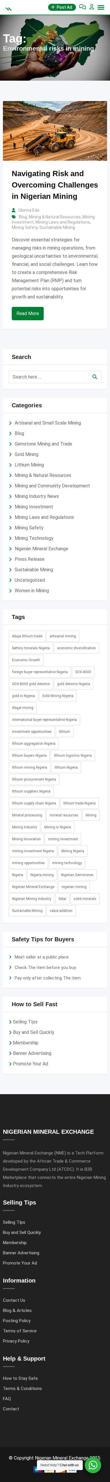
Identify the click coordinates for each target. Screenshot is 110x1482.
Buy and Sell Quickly (33, 1032)
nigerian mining (74, 887)
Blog (23, 217)
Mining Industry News (37, 496)
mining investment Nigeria (33, 851)
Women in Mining (32, 590)
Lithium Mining (29, 465)
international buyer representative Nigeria (44, 720)
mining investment (63, 839)
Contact (11, 1409)
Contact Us (14, 1300)
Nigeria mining (42, 875)
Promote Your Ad (30, 1064)
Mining (91, 815)
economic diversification (76, 648)
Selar (62, 899)
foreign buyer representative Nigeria (40, 672)
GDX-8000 (83, 672)
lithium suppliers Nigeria (31, 791)
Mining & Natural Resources (55, 217)
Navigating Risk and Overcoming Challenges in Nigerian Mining (55, 185)
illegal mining (22, 708)
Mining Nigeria (72, 851)
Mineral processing (27, 815)
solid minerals (85, 899)
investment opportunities (32, 732)
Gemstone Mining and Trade (43, 444)
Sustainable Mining (57, 227)
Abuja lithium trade (27, 636)
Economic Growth (26, 660)
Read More (27, 313)
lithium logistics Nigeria (73, 756)
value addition (61, 911)
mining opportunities (28, 863)
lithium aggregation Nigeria (33, 744)
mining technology (67, 863)
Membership (25, 1043)
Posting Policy (17, 1320)
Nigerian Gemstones (77, 875)
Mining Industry (24, 827)
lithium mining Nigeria (29, 767)
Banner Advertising (32, 1053)
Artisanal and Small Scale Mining (48, 423)
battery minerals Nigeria (31, 648)
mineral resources (64, 815)
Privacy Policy (16, 1341)
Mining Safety (25, 227)
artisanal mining (63, 636)
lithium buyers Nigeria (29, 756)
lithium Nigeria (66, 767)
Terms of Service (20, 1331)
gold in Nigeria (23, 696)
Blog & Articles (17, 1310)
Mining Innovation (26, 839)
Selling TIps (25, 1022)
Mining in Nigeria (57, 827)
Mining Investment (34, 507)
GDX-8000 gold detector (31, 684)
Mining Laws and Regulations (62, 222)
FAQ (7, 1398)
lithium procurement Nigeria (34, 779)
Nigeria (17, 875)
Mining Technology (34, 538)
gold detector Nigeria (73, 684)
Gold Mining (26, 454)
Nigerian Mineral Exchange (41, 548)
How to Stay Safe (20, 1378)
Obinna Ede (28, 210)
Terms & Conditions (22, 1388)
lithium (64, 732)
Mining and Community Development (52, 486)
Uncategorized (30, 580)
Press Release (30, 559)
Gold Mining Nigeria (57, 696)
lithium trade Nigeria (79, 803)
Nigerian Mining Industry (31, 899)
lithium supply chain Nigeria (34, 803)
